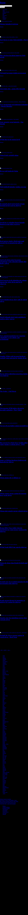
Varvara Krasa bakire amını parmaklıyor (14, 426)
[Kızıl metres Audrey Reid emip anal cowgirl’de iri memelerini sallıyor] (14, 238)
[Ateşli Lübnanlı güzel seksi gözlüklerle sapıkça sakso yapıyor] (13, 314)
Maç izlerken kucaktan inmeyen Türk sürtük (9, 801)
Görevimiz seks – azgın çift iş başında (12, 89)
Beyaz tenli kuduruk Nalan (9, 171)
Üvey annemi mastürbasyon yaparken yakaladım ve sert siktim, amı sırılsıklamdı (12, 337)
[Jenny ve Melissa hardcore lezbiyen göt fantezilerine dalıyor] (13, 457)
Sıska (4, 760)
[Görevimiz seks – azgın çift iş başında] (8, 86)
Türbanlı (4, 769)
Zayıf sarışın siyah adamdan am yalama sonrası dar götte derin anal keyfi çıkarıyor (13, 282)
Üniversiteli (5, 773)
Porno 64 (4, 17)
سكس (4, 793)
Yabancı (4, 781)
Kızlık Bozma (5, 712)
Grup (4, 696)
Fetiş (4, 686)
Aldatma (4, 659)
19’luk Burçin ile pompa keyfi (10, 139)
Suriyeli (4, 761)
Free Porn (5, 15)
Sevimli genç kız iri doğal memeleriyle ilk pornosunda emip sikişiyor (14, 582)
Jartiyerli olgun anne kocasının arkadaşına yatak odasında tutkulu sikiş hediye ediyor (13, 261)
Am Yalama (5, 661)
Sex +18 (4, 757)
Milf (3, 724)
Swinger (4, 762)
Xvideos (4, 780)
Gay (3, 691)
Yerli (4, 785)
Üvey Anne (5, 774)
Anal (4, 665)
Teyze (4, 766)
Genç (4, 693)
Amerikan (5, 664)
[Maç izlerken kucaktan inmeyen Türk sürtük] (9, 52)
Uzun (4, 775)
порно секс (5, 792)
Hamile (4, 698)
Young (4, 788)
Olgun (4, 727)
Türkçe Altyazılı (6, 11)
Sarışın (4, 752)
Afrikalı (4, 658)
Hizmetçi (4, 702)
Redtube (4, 746)
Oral (3, 729)
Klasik (4, 713)
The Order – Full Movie (8, 391)
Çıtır (3, 675)
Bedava (4, 672)
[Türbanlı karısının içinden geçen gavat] (8, 70)
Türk (4, 10)
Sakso (4, 751)
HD (3, 14)
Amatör (4, 19)
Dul (3, 679)
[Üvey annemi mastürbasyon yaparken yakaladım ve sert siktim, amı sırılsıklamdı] (14, 333)
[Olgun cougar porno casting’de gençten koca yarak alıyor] (12, 490)
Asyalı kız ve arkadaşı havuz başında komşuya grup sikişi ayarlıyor (12, 223)
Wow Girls (5, 777)
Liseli (4, 719)
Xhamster (5, 778)
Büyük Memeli (6, 674)
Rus (3, 749)
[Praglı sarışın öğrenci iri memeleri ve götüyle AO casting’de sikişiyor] (14, 597)
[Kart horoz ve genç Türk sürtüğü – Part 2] (9, 37)
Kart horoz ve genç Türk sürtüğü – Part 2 (14, 40)
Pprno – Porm (5, 744)
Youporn (4, 790)
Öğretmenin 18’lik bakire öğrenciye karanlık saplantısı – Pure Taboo (12, 409)
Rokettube (5, 747)
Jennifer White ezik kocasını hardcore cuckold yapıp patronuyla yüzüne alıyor (13, 357)
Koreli (4, 715)
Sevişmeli (5, 755)
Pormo (4, 732)
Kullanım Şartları (6, 808)
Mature (4, 722)
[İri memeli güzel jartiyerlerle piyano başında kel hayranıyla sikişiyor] (14, 201)
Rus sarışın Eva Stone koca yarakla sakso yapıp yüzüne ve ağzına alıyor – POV (13, 443)
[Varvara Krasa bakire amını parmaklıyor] (8, 423)
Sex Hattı (4, 813)
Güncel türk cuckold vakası (9, 155)
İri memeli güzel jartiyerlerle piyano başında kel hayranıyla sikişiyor (12, 204)
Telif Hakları (5, 809)
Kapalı (4, 711)
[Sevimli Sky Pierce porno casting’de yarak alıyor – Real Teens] (13, 632)
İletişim (4, 806)
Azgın (4, 668)
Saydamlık (5, 810)
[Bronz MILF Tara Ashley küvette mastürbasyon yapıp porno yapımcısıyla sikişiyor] (14, 525)
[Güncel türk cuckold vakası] (6, 152)
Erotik (4, 681)
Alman (4, 660)
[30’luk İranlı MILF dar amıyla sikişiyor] (8, 544)
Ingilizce (4, 707)
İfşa (3, 705)
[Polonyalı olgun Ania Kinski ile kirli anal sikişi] (10, 560)
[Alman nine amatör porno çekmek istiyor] (9, 508)
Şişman (4, 759)
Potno (4, 742)
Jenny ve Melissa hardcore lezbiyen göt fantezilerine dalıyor (13, 461)
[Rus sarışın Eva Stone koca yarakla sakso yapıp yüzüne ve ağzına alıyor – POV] (14, 439)
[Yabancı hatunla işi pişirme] (6, 21)
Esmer (4, 685)
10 (3, 650)
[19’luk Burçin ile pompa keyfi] (6, 136)
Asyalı (4, 667)
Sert (3, 754)
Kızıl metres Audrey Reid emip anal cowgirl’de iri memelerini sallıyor (12, 242)
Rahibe (4, 745)
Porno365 (5, 740)
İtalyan (4, 708)
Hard (4, 699)
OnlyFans (5, 728)
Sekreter (4, 753)
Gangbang (5, 688)
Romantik (5, 748)
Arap (4, 666)
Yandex (4, 782)
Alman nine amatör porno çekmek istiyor (14, 511)
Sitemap (4, 814)
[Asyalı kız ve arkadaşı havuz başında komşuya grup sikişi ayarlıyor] (14, 219)
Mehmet (1, 26)
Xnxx (4, 16)
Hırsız (4, 704)
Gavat (4, 689)
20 (4, 650)
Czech (4, 676)
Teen (4, 765)
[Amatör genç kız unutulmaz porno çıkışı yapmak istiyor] (12, 615)
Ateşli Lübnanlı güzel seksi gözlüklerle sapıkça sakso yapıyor (13, 318)
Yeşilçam (4, 786)
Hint (3, 701)
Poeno (4, 731)
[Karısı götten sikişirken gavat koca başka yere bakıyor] (11, 371)
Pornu (4, 741)
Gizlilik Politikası (6, 807)
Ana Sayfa (5, 9)
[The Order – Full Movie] (5, 388)
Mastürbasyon (5, 721)
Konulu (4, 13)
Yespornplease (6, 787)
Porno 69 (4, 738)
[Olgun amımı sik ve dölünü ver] (7, 475)
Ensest (4, 680)
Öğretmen (5, 726)
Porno (2, 2)
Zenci (4, 791)
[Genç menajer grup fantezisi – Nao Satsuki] (9, 119)
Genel (4, 694)
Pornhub (4, 734)
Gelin (4, 692)
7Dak (4, 655)
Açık (4, 656)
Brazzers (4, 673)
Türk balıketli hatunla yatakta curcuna (13, 187)
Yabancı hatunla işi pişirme (9, 24)
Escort (4, 682)
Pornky (4, 735)
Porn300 (4, 733)
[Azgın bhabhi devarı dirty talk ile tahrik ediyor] (10, 296)
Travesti (4, 768)
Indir (4, 706)
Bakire (4, 669)
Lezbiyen (4, 718)
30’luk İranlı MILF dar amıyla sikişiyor (13, 547)
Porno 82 (4, 739)
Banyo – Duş (5, 671)
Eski (3, 684)
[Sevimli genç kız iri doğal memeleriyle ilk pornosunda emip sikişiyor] (14, 578)
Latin (4, 717)
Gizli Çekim (5, 695)
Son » (9, 650)
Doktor (4, 678)
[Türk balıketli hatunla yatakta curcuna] (8, 184)
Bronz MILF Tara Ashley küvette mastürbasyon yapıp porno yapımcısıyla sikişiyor (13, 529)
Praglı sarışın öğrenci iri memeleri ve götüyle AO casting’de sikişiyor (12, 601)
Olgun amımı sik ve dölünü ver (10, 478)
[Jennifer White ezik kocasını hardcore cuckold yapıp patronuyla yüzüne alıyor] (14, 353)
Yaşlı (4, 784)
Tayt (3, 764)
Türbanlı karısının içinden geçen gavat (13, 73)
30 (6, 650)
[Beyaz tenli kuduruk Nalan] (6, 168)
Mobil (4, 725)
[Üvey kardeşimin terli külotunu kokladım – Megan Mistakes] (13, 101)
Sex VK (4, 758)
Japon (4, 709)
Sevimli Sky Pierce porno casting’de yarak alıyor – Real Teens (12, 636)
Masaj (4, 720)
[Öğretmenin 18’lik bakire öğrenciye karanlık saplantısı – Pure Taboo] (14, 405)
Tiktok (4, 767)
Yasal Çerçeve (5, 811)
